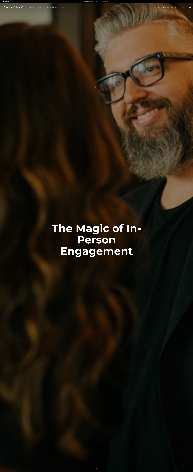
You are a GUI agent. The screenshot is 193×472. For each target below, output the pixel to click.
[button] (190, 7)
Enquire (176, 7)
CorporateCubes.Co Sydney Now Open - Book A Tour (96, 1)
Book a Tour (170, 7)
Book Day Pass (162, 7)
